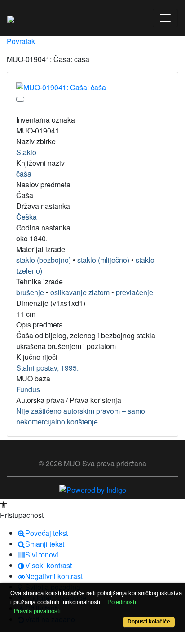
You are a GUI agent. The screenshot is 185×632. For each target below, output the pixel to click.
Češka (26, 217)
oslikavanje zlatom (80, 292)
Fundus (28, 389)
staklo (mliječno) (103, 260)
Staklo (26, 152)
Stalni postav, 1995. (47, 367)
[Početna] (10, 18)
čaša (23, 173)
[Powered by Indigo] (92, 489)
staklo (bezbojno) (43, 260)
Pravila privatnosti (37, 611)
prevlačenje (134, 292)
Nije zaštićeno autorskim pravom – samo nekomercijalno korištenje (80, 416)
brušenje (30, 292)
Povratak (21, 41)
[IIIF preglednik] (20, 99)
